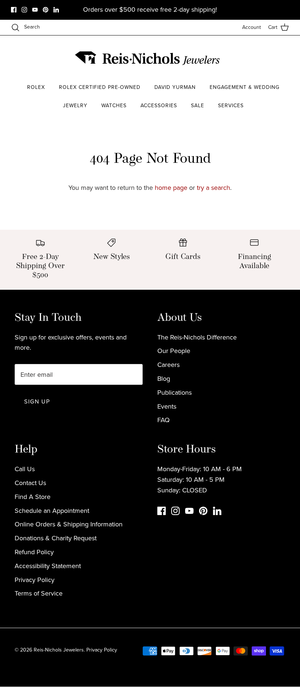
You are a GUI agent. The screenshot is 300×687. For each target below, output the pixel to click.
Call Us (25, 469)
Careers (168, 364)
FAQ (163, 420)
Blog (163, 378)
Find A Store (32, 497)
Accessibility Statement (48, 566)
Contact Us (30, 483)
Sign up (37, 401)
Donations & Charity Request (56, 538)
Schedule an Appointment (52, 510)
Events (166, 406)
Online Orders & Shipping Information (69, 524)
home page (171, 187)
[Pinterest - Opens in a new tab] (45, 9)
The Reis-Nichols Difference (197, 337)
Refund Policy (34, 552)
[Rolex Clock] (261, 58)
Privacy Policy (35, 580)
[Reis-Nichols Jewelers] (148, 58)
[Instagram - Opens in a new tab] (24, 9)
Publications (174, 392)
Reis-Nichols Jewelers (59, 650)
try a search (213, 187)
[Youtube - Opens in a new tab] (35, 9)
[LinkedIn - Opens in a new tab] (56, 9)
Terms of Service (39, 593)
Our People (173, 351)
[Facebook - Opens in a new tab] (13, 9)
